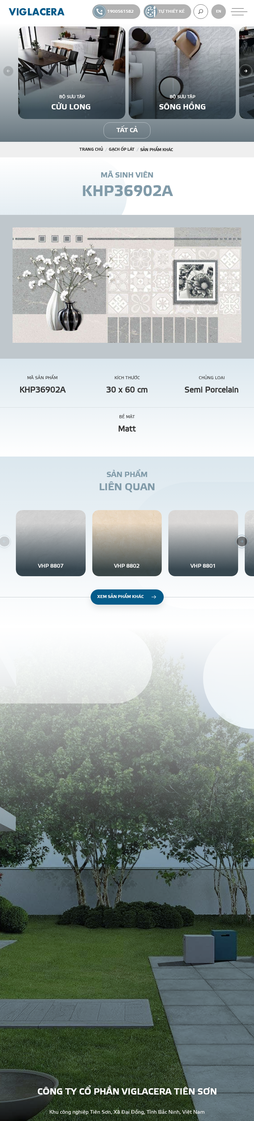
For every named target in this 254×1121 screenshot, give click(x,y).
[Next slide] (245, 71)
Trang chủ (91, 149)
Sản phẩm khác (156, 149)
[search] (200, 11)
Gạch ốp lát (122, 149)
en (218, 11)
